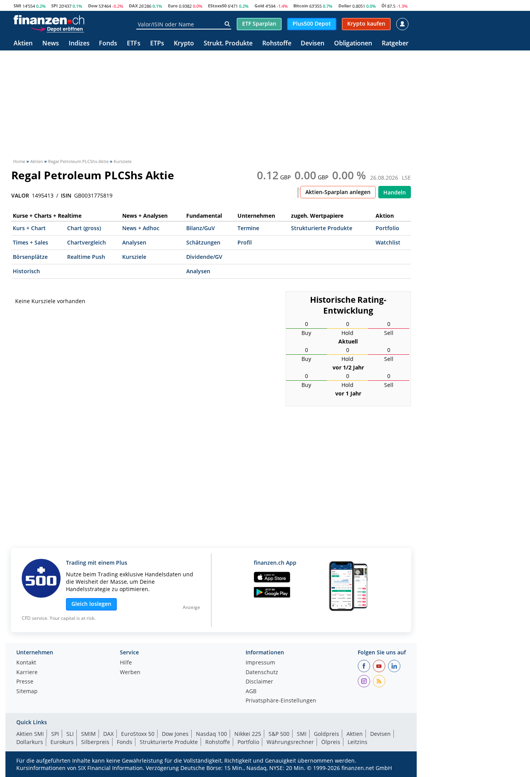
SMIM (88, 733)
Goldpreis (326, 733)
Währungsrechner (290, 742)
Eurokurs (62, 742)
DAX (133, 6)
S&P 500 (278, 733)
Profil (244, 242)
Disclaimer (259, 682)
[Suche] (227, 24)
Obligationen (353, 43)
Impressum (260, 663)
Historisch (26, 271)
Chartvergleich (86, 242)
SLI (70, 733)
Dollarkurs (29, 742)
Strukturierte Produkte (321, 228)
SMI (17, 6)
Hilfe (126, 663)
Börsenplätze (30, 256)
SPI (54, 6)
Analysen (134, 242)
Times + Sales (30, 242)
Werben (130, 672)
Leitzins (357, 742)
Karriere (27, 672)
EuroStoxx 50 (137, 733)
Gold (259, 6)
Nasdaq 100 (211, 733)
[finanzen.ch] (49, 19)
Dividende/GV (204, 256)
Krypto (184, 43)
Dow (92, 6)
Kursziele (134, 256)
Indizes (79, 43)
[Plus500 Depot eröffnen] (57, 28)
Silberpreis (95, 742)
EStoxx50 (217, 6)
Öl (383, 6)
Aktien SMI (30, 733)
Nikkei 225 (247, 733)
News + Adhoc (140, 228)
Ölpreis (330, 742)
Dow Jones (175, 733)
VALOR (20, 195)
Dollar (344, 6)
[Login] (402, 24)
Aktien (23, 43)
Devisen (312, 43)
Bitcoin (300, 6)
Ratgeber (395, 43)
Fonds (108, 43)
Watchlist (388, 242)
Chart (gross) (84, 228)
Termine (248, 228)
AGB (251, 692)
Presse (24, 682)
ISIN (66, 195)
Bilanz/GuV (200, 228)
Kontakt (26, 663)
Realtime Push (86, 256)
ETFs (133, 43)
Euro (173, 6)
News (50, 43)
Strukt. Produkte (228, 43)
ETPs (157, 43)
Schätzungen (203, 242)
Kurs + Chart (29, 228)
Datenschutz (262, 672)
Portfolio (387, 228)
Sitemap (27, 692)
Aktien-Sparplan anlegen (338, 192)
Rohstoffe (276, 43)
